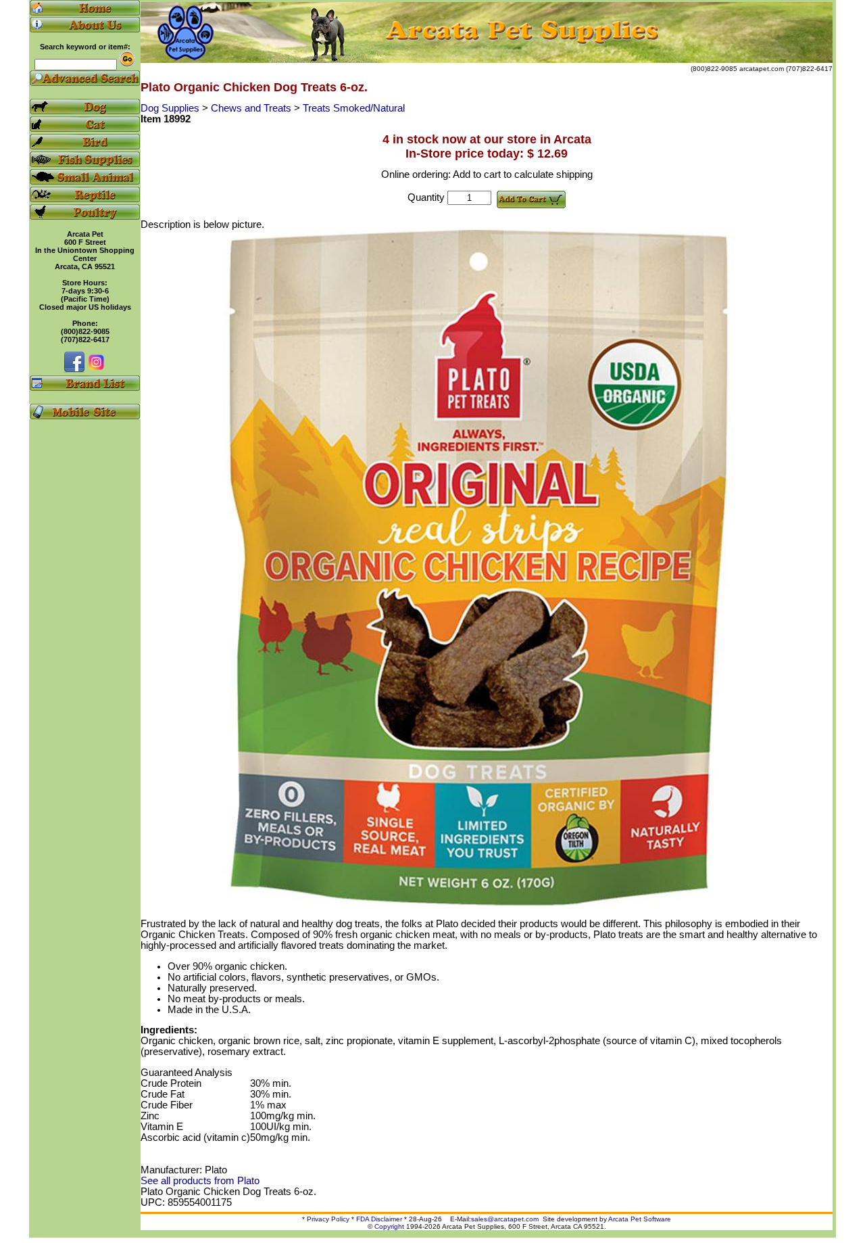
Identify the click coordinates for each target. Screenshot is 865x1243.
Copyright (389, 1226)
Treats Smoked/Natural (354, 108)
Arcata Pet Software (639, 1219)
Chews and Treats (252, 108)
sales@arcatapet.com (505, 1219)
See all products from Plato (200, 1180)
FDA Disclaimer (379, 1219)
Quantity (426, 197)
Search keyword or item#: (85, 47)
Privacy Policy (328, 1219)
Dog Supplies (171, 108)
